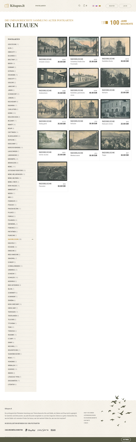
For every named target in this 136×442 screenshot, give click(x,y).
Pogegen (12, 205)
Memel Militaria (14, 178)
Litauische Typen (14, 377)
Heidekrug (12, 281)
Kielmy (11, 128)
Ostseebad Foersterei (17, 170)
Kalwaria (12, 105)
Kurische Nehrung (15, 147)
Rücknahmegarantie (90, 418)
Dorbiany (12, 67)
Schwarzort (13, 94)
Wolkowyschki (14, 350)
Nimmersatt (13, 189)
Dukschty (12, 79)
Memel (12, 167)
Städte (86, 423)
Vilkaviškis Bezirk (15, 354)
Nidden (11, 193)
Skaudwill (12, 258)
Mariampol (13, 159)
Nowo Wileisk (13, 186)
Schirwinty (12, 293)
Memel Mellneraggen (16, 174)
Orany (11, 342)
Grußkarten (14, 381)
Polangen (12, 220)
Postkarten (40, 6)
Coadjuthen (13, 109)
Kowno (12, 113)
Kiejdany (12, 121)
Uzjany (12, 339)
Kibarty (12, 124)
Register (112, 6)
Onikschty (12, 52)
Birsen (11, 63)
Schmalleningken (15, 266)
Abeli (10, 197)
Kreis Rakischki (14, 254)
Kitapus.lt (17, 5)
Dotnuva (12, 71)
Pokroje (12, 216)
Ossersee (12, 369)
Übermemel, (13, 224)
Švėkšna (12, 300)
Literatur (12, 384)
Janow (11, 90)
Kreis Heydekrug (14, 285)
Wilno (11, 358)
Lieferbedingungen (90, 415)
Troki (11, 327)
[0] (84, 5)
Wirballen (13, 365)
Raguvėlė (12, 243)
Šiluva (11, 289)
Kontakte (87, 420)
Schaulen (13, 277)
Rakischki (12, 251)
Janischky (12, 86)
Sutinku (126, 439)
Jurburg (12, 98)
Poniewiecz (13, 228)
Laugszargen (13, 151)
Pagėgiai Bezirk (14, 209)
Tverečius (12, 331)
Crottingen (13, 132)
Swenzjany (13, 308)
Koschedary (13, 102)
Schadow (12, 274)
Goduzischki (13, 44)
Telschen (12, 319)
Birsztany (12, 60)
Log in (125, 6)
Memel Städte (13, 182)
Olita (10, 48)
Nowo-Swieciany (15, 304)
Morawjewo (13, 163)
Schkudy (12, 262)
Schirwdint (13, 296)
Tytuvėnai (12, 323)
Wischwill (12, 346)
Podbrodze (12, 201)
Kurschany (12, 144)
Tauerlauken (13, 316)
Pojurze (12, 212)
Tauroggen (13, 312)
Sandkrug (12, 270)
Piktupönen (13, 232)
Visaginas (12, 361)
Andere (11, 373)
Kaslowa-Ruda (14, 117)
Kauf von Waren (89, 413)
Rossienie (12, 247)
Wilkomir (12, 335)
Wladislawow (14, 136)
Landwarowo (13, 155)
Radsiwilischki (14, 239)
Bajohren (12, 56)
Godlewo (12, 82)
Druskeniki (13, 75)
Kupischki (12, 140)
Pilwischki (12, 235)
